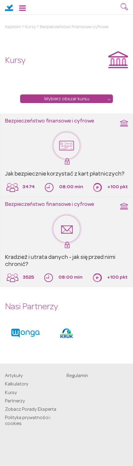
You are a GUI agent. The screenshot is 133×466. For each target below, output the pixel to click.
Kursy (30, 27)
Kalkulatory (16, 384)
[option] (25, 333)
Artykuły (14, 376)
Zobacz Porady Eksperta (30, 409)
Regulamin (77, 376)
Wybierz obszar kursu (66, 99)
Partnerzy (15, 401)
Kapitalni (13, 27)
